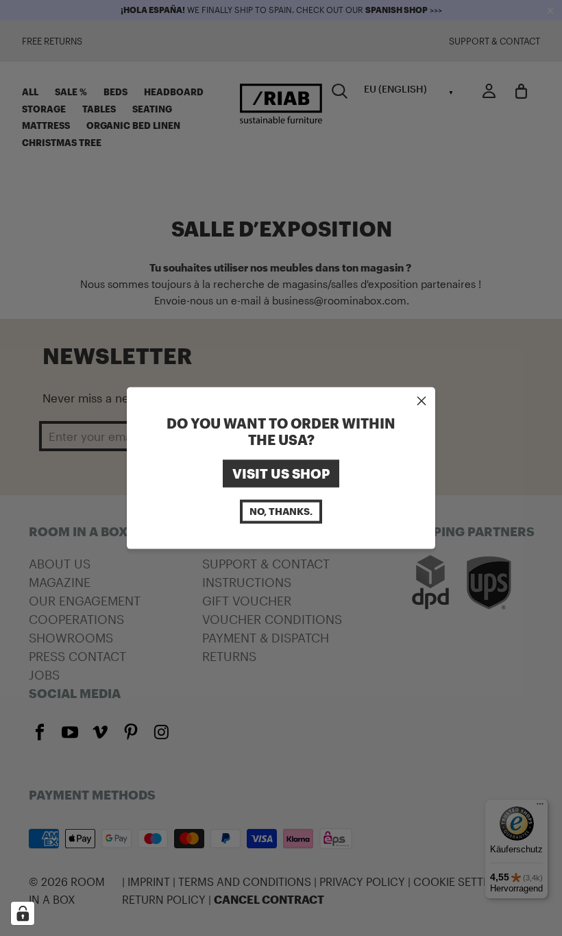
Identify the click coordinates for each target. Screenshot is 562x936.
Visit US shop (281, 473)
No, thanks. (281, 511)
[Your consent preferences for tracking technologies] (22, 913)
